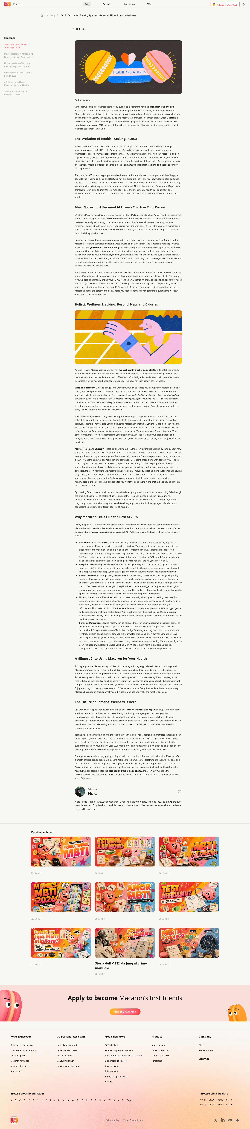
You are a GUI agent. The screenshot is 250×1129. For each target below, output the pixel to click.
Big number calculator (116, 1060)
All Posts (80, 29)
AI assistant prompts (67, 1045)
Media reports (206, 1050)
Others (130, 1100)
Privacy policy (112, 1120)
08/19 (220, 1099)
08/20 (211, 1099)
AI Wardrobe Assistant (68, 1066)
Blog (87, 4)
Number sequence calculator (119, 1050)
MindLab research (161, 1055)
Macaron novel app (20, 1060)
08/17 (203, 1104)
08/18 (229, 1099)
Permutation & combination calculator (124, 1055)
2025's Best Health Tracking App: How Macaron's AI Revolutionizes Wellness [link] (98, 15)
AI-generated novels (20, 1066)
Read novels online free (22, 1045)
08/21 (203, 1099)
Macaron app (158, 1045)
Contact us (129, 4)
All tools (108, 1081)
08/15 (211, 1104)
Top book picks (17, 1055)
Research (107, 4)
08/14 (220, 1104)
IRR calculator (111, 1071)
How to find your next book (24, 1050)
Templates (157, 1060)
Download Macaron (161, 1050)
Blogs (201, 1045)
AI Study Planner (65, 1060)
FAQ (149, 4)
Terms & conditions (133, 1120)
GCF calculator (112, 1045)
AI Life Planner (64, 1055)
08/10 (229, 1104)
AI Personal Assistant (67, 1050)
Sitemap (204, 1059)
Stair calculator (112, 1066)
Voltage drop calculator (116, 1076)
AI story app (16, 1071)
